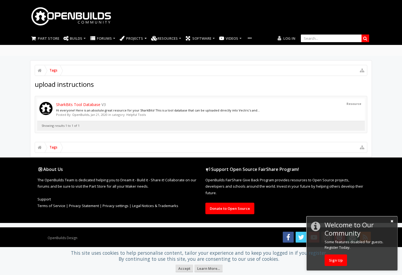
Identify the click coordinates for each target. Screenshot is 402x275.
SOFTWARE (201, 38)
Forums (104, 38)
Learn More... (208, 268)
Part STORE (48, 38)
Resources (168, 38)
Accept (184, 268)
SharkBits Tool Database (78, 104)
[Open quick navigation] (362, 70)
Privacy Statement (84, 205)
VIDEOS (232, 38)
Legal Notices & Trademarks (155, 205)
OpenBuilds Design (62, 238)
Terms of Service (51, 205)
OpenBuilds (80, 115)
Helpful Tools (136, 115)
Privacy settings (116, 205)
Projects (134, 38)
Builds (76, 38)
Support (44, 199)
